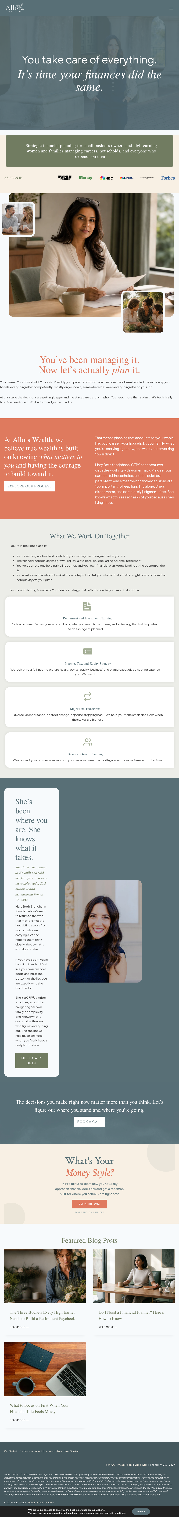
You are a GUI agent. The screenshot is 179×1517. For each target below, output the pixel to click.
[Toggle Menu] (171, 8)
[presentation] (45, 1276)
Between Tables (53, 1451)
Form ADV (110, 1464)
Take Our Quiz (72, 1451)
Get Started (10, 1451)
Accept (141, 1511)
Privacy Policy (124, 1464)
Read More (19, 1327)
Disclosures (141, 1464)
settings (121, 1513)
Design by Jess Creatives (41, 1502)
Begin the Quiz (89, 1204)
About (38, 1451)
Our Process (26, 1451)
